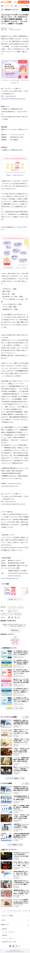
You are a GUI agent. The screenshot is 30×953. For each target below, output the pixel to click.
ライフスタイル (12, 607)
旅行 (16, 5)
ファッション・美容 (23, 5)
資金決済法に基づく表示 (8, 941)
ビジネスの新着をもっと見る (15, 844)
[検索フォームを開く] (15, 2)
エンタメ (6, 5)
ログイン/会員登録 (23, 2)
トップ (3, 911)
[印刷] (19, 617)
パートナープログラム (8, 932)
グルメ (12, 5)
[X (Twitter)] (12, 617)
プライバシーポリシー (8, 938)
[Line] (15, 617)
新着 (2, 5)
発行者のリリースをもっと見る (15, 708)
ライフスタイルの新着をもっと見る (15, 778)
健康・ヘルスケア (12, 611)
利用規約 (4, 935)
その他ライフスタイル (7, 614)
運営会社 (4, 929)
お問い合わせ (15, 630)
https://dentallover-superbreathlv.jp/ (18, 573)
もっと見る (25, 717)
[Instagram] (17, 946)
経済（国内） (18, 614)
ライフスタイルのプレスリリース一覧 (16, 911)
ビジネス (20, 607)
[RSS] (20, 946)
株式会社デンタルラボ (6, 28)
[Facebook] (9, 617)
